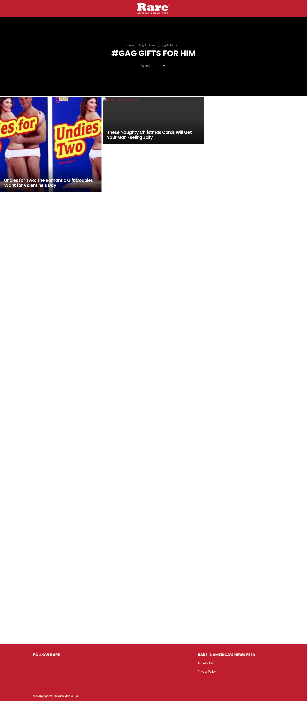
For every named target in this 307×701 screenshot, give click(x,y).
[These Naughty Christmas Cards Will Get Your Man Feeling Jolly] (153, 120)
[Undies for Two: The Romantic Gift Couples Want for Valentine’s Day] (50, 144)
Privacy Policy (207, 671)
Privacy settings (208, 680)
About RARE (206, 663)
